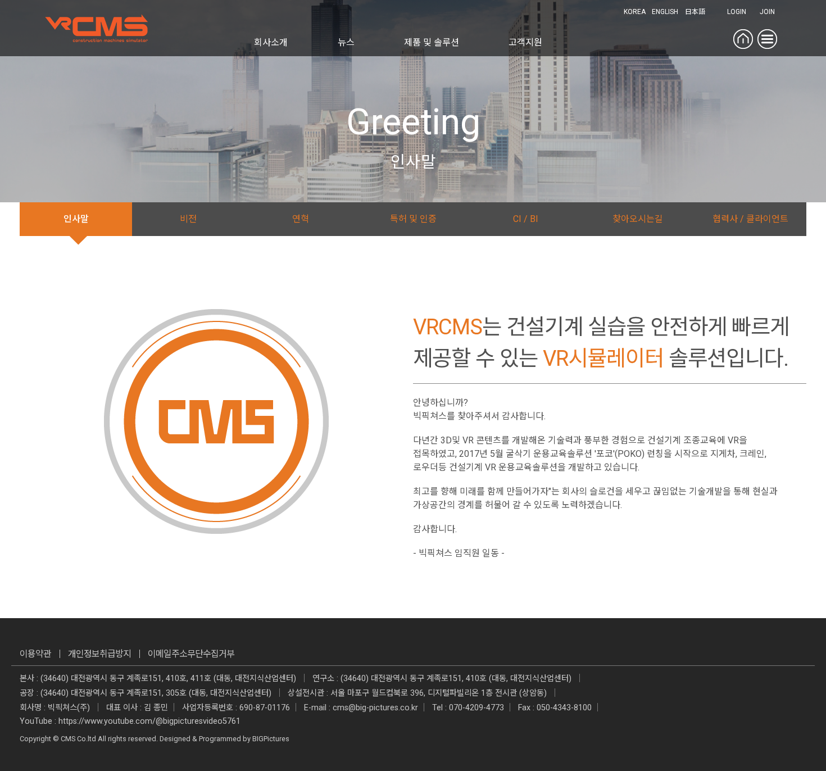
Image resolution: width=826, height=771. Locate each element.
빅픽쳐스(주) (69, 708)
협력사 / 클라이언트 (750, 219)
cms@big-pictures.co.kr (375, 708)
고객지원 (525, 42)
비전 (188, 219)
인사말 (76, 219)
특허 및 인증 (413, 219)
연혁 (300, 219)
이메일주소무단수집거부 (191, 653)
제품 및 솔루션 (431, 42)
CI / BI (525, 219)
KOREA (635, 12)
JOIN (767, 12)
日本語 (695, 12)
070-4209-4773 (476, 708)
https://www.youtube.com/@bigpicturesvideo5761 (149, 721)
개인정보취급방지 (99, 653)
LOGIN (736, 12)
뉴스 (346, 42)
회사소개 (271, 42)
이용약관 (35, 653)
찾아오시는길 (637, 219)
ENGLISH (665, 12)
